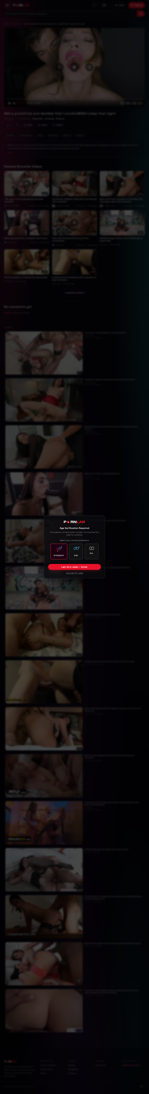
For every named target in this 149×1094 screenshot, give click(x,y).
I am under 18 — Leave (74, 573)
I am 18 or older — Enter (74, 566)
